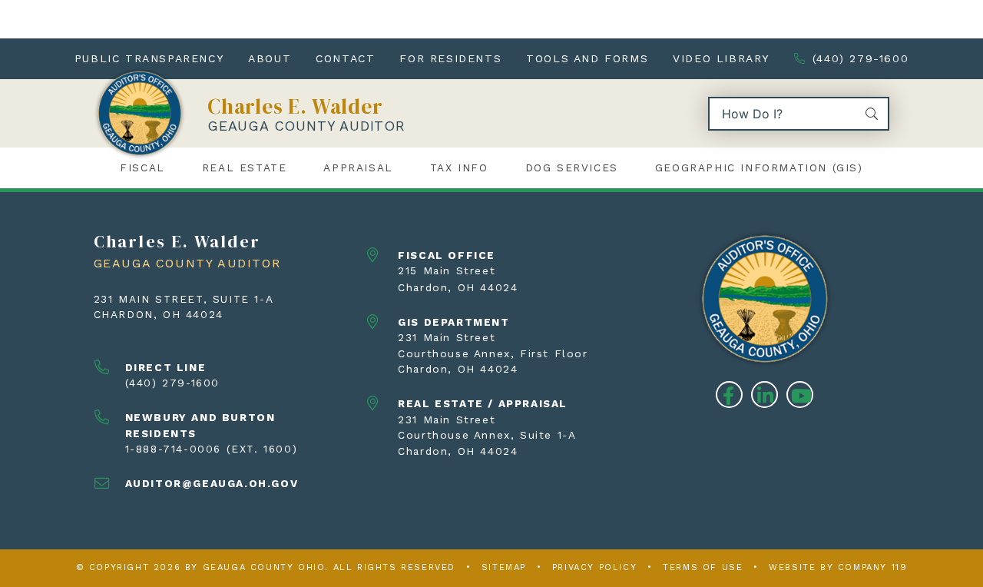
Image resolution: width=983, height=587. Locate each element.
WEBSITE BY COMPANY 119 (838, 567)
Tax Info (459, 167)
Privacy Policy (594, 567)
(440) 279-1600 (861, 58)
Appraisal (357, 167)
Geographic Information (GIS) (759, 167)
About (269, 58)
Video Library (721, 58)
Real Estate (244, 167)
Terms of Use (703, 567)
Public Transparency (148, 58)
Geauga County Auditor (306, 126)
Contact (345, 58)
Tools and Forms (587, 58)
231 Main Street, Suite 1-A (184, 299)
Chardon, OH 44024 (158, 314)
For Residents (450, 58)
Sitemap (504, 567)
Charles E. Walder (295, 106)
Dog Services (571, 167)
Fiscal (142, 167)
